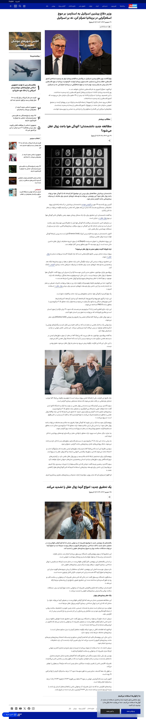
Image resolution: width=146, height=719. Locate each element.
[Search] (20, 6)
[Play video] (15, 6)
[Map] (24, 6)
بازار (47, 6)
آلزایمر (52, 264)
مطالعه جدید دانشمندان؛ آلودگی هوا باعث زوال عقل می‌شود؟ (79, 128)
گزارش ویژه (62, 6)
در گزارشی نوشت (87, 204)
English (11, 1)
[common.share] (109, 141)
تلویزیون (113, 6)
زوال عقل (103, 218)
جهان (90, 6)
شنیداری (105, 6)
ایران (97, 6)
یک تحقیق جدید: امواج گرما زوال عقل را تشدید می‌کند (79, 487)
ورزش (53, 6)
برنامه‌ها (122, 6)
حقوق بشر (82, 6)
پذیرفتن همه (131, 711)
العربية (17, 1)
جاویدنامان (72, 6)
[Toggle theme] (10, 6)
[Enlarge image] (78, 167)
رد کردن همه (110, 711)
